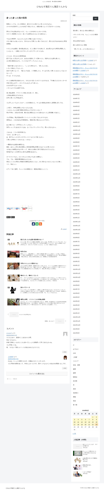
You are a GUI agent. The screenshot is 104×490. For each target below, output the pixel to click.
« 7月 (74, 433)
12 (82, 422)
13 (85, 422)
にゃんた (9, 333)
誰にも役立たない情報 (80, 45)
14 (89, 422)
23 (96, 424)
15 (93, 422)
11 (78, 422)
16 (96, 422)
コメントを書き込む (37, 374)
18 (78, 424)
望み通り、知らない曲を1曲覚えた (83, 30)
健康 (9, 217)
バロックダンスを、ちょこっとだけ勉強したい (85, 36)
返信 (65, 352)
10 (74, 422)
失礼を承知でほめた (79, 41)
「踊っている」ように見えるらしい (84, 49)
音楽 (13, 217)
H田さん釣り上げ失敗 (79, 60)
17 (74, 424)
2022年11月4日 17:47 (11, 335)
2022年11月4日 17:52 (13, 358)
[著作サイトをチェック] (33, 223)
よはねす (10, 356)
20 (85, 424)
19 (82, 424)
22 (93, 424)
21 (89, 424)
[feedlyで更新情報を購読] (36, 223)
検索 (74, 15)
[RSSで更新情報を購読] (40, 223)
